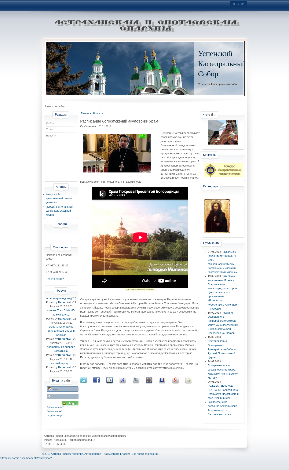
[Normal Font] (239, 4)
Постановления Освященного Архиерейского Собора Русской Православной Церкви (222, 349)
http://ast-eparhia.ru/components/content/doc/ (26, 458)
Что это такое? (55, 278)
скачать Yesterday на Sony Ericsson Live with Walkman (61, 330)
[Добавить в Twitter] (86, 380)
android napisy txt (61, 363)
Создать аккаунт (55, 415)
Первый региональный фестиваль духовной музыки (59, 210)
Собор (50, 123)
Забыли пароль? (55, 407)
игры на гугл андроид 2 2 (61, 298)
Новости (51, 135)
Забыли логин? (54, 411)
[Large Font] (243, 4)
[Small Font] (235, 4)
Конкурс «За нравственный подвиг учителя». (59, 198)
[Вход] (70, 403)
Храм (49, 129)
